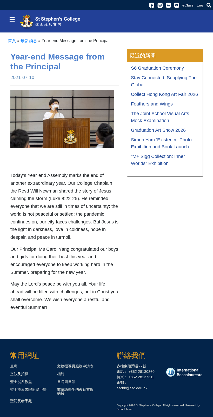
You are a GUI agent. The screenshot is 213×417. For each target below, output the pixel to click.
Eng (200, 5)
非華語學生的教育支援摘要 (75, 391)
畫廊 (13, 366)
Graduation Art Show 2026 (158, 130)
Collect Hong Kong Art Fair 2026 (164, 94)
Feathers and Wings (152, 104)
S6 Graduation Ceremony (157, 68)
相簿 (60, 374)
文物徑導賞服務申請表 (75, 366)
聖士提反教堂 (21, 382)
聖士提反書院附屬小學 (28, 389)
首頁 (12, 40)
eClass (188, 5)
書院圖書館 (66, 382)
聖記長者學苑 (21, 401)
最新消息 (29, 40)
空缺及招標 (19, 374)
